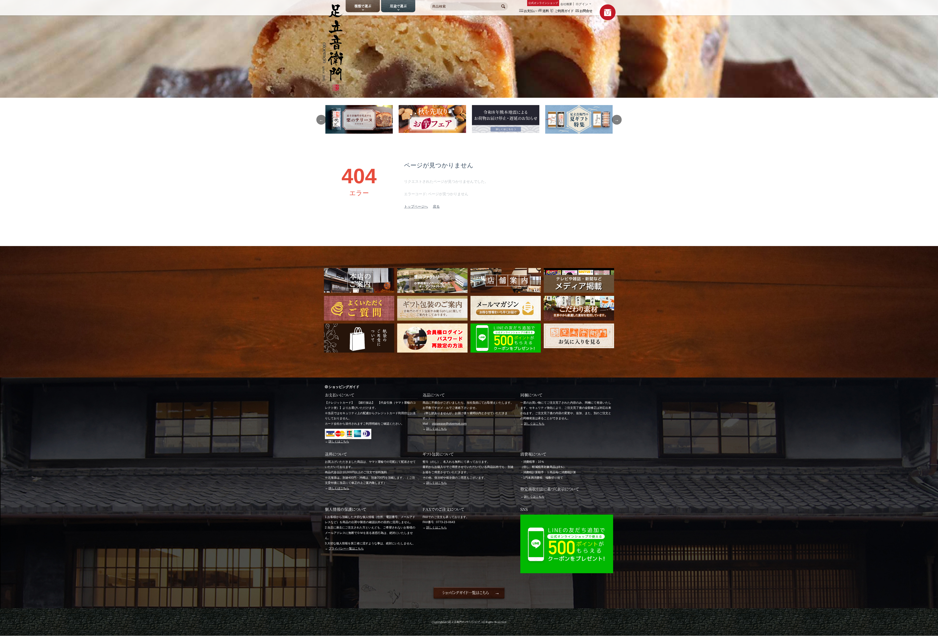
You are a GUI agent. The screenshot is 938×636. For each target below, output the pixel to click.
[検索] (503, 7)
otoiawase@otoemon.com (449, 423)
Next (617, 120)
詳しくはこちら (339, 441)
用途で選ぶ (398, 6)
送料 (546, 11)
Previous (321, 120)
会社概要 (566, 4)
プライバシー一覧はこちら (346, 548)
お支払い (530, 11)
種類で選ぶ (362, 6)
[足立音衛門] (332, 89)
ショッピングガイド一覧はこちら (465, 593)
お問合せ (586, 11)
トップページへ (416, 206)
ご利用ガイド (564, 11)
